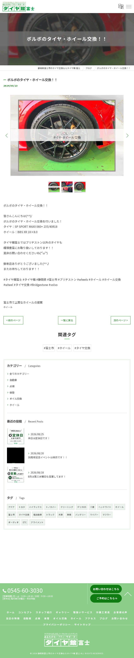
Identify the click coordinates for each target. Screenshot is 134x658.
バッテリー (80, 514)
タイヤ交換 (24, 514)
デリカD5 (81, 507)
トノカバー (51, 507)
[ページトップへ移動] (127, 593)
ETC (25, 522)
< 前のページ (13, 320)
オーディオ (13, 522)
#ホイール (64, 348)
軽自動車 (38, 514)
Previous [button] (6, 135)
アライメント (37, 522)
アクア (11, 507)
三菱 (92, 507)
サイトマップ (82, 624)
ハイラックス (35, 507)
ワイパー (94, 514)
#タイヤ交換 (82, 348)
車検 (69, 514)
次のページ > (121, 320)
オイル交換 (16, 398)
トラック (50, 514)
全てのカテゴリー (19, 373)
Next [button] (127, 135)
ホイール (8, 307)
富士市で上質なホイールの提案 (23, 302)
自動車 (13, 380)
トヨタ (22, 507)
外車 (61, 514)
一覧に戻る (67, 320)
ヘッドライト (105, 507)
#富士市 (49, 348)
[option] (67, 135)
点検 (12, 386)
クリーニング (67, 507)
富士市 (11, 514)
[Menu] (129, 6)
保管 (12, 392)
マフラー (107, 514)
